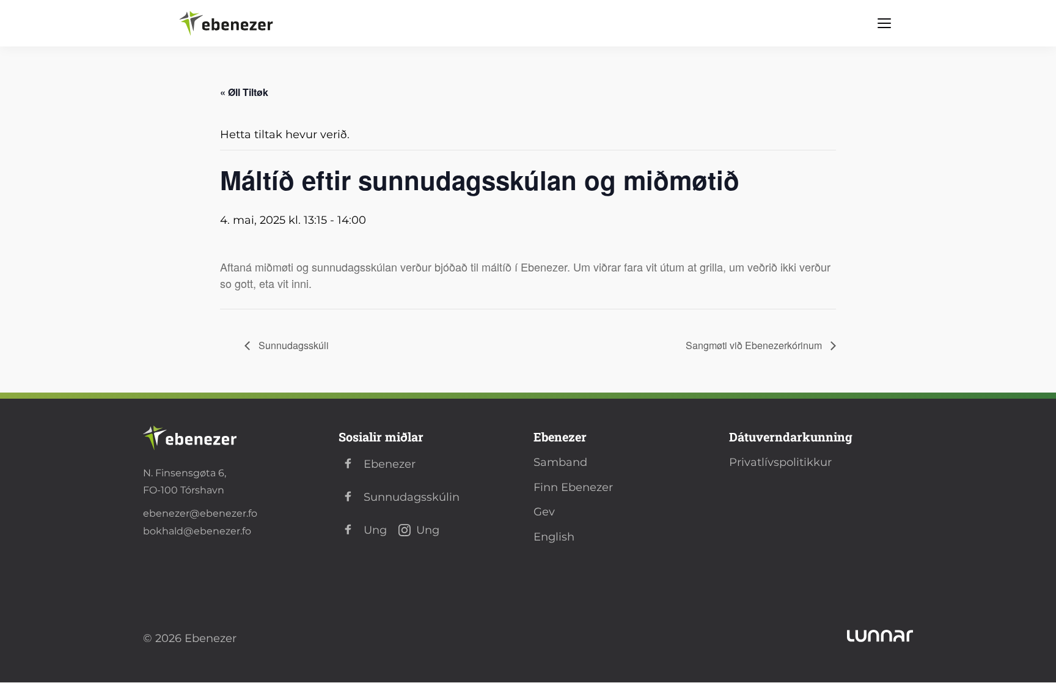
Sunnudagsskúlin (412, 497)
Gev (544, 512)
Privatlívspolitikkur (780, 462)
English (554, 537)
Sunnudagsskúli (292, 345)
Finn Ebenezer (573, 487)
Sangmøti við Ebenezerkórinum (755, 345)
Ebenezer (390, 464)
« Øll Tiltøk (244, 92)
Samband (560, 462)
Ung (375, 530)
